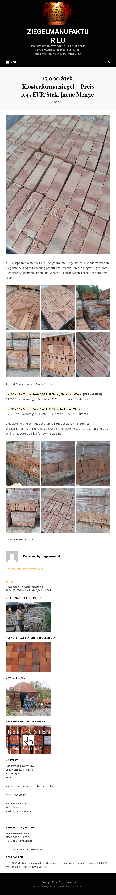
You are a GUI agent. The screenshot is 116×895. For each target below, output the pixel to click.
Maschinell (18, 539)
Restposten (29, 539)
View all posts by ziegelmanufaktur (25, 569)
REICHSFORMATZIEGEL (17, 833)
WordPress (77, 886)
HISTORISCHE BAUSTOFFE (19, 840)
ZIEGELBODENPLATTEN (18, 837)
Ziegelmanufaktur (67, 882)
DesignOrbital (55, 886)
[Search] (108, 62)
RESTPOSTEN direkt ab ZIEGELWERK (24, 849)
